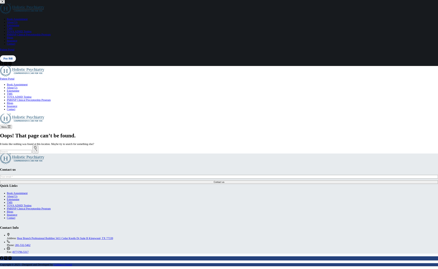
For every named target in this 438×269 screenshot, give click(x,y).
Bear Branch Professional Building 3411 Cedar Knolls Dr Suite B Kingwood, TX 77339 (65, 238)
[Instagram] (10, 258)
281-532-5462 (22, 245)
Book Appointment (17, 84)
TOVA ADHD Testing (19, 96)
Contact (11, 109)
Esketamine (13, 90)
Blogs (10, 103)
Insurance (12, 106)
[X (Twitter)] (6, 258)
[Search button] (35, 150)
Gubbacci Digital (63, 264)
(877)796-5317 (20, 251)
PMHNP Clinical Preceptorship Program (29, 100)
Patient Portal (7, 78)
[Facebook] (2, 258)
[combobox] (16, 152)
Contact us (219, 182)
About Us (12, 87)
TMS (9, 93)
